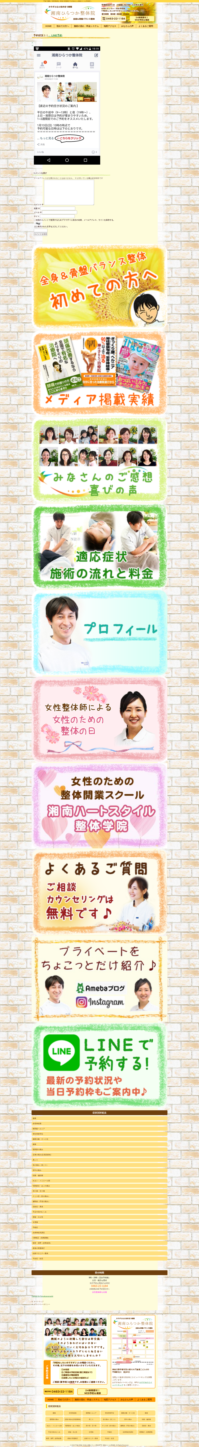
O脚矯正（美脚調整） (41, 1238)
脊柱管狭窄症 (38, 1134)
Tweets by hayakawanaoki (42, 1296)
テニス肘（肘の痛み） (41, 1196)
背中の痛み (37, 1170)
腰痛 (34, 1118)
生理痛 (35, 1222)
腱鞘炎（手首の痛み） (41, 1201)
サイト (36, 216)
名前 (37, 208)
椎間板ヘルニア (39, 1129)
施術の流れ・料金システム (86, 26)
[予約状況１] (100, 105)
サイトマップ (39, 1301)
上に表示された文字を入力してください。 (51, 227)
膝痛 (34, 1144)
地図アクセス (110, 26)
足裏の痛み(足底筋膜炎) (42, 1155)
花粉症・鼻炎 (38, 1206)
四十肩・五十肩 (39, 1191)
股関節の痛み (38, 1149)
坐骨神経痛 (37, 1123)
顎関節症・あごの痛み (41, 1186)
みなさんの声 (127, 26)
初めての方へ (63, 26)
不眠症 (35, 1227)
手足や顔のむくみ (40, 1212)
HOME (48, 26)
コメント (39, 204)
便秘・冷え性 (38, 1217)
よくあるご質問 (146, 26)
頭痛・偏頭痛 (38, 1175)
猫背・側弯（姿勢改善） (42, 1243)
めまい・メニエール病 (41, 1180)
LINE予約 (55, 35)
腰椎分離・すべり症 (40, 1139)
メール (38, 212)
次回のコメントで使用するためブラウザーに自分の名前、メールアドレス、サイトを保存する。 (75, 220)
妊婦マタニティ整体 (40, 1253)
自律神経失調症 (39, 1232)
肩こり (35, 1160)
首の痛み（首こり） (40, 1165)
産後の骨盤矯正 (39, 1248)
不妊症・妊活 (38, 1258)
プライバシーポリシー (42, 1304)
